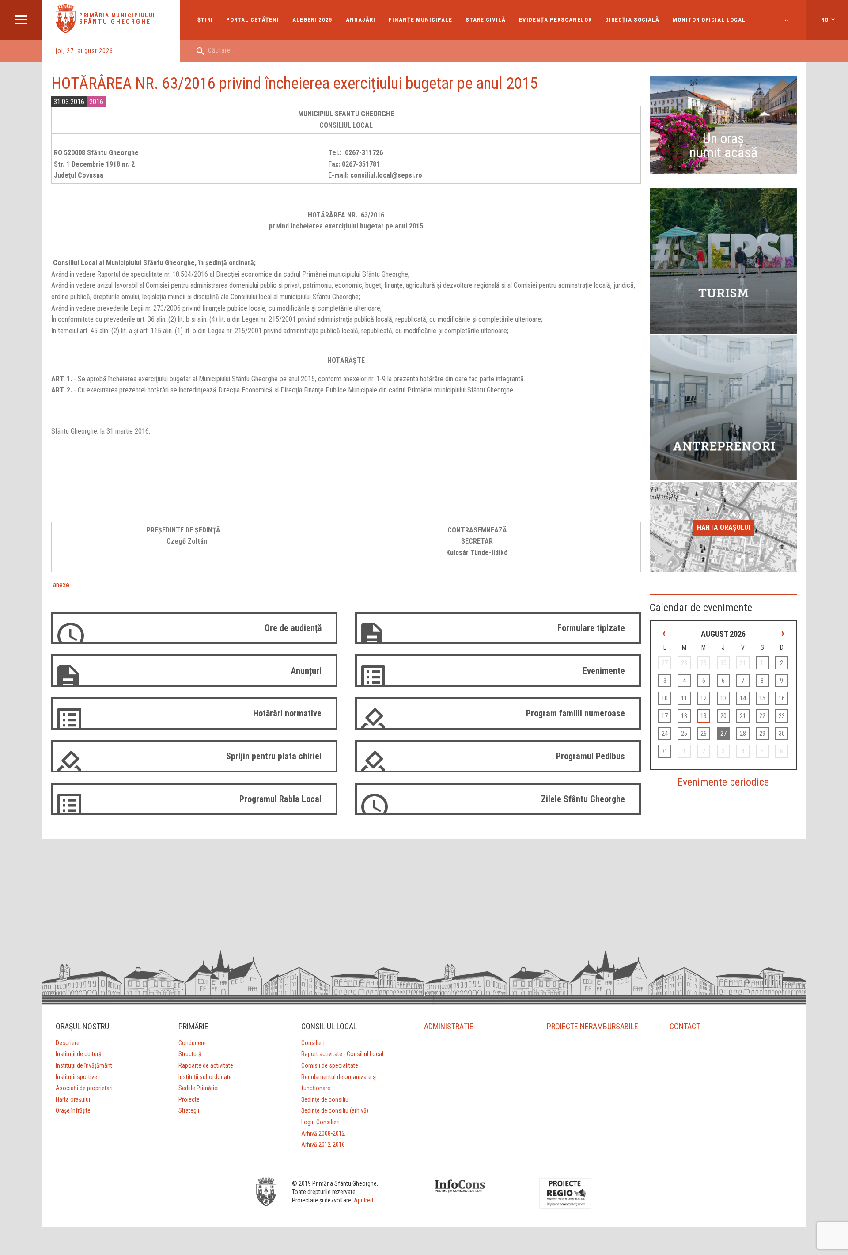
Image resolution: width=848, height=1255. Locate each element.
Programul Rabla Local (280, 799)
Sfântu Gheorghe (115, 22)
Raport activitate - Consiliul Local (342, 1053)
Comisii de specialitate (329, 1065)
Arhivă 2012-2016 (323, 1144)
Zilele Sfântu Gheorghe (583, 799)
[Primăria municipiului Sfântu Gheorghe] (66, 31)
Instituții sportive (76, 1076)
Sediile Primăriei (198, 1087)
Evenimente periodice (723, 782)
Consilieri (313, 1042)
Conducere (192, 1042)
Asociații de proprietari (84, 1087)
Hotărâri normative (287, 713)
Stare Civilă (486, 19)
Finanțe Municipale (420, 19)
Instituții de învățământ (84, 1065)
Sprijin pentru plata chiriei (274, 756)
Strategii (188, 1110)
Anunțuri (306, 671)
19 (703, 715)
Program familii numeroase (575, 713)
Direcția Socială (632, 19)
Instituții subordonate (205, 1076)
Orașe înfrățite (73, 1110)
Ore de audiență (293, 628)
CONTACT (685, 1026)
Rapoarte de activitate (205, 1065)
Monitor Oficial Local (709, 19)
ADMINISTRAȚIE (448, 1026)
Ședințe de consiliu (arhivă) (334, 1110)
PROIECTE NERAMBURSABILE (592, 1026)
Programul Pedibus (590, 756)
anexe (60, 585)
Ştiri (205, 19)
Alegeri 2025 (312, 19)
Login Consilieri (320, 1122)
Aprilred (363, 1200)
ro (825, 19)
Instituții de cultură (79, 1053)
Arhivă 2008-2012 (323, 1133)
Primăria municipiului (117, 15)
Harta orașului (723, 527)
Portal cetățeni (252, 19)
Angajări (360, 19)
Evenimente (604, 671)
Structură (189, 1053)
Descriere (68, 1042)
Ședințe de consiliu (324, 1099)
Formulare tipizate (591, 628)
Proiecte (189, 1099)
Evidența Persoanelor (555, 19)
